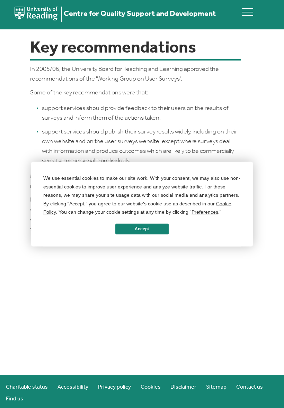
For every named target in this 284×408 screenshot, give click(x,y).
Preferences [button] (205, 212)
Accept (142, 228)
